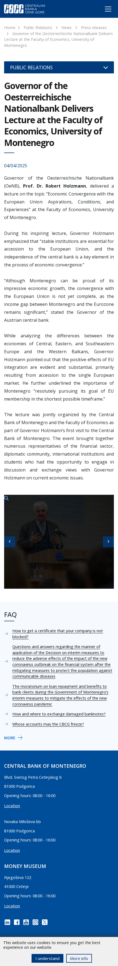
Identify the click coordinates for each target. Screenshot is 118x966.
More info (79, 958)
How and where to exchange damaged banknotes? (59, 714)
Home (9, 27)
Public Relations (38, 27)
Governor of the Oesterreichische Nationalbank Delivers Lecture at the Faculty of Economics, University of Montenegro (58, 39)
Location (12, 805)
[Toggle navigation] (103, 10)
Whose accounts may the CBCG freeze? (48, 724)
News (66, 27)
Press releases (94, 27)
